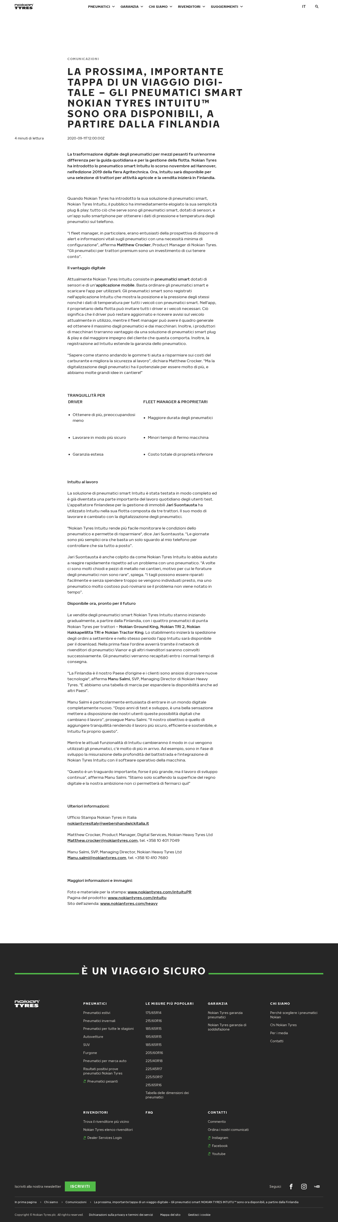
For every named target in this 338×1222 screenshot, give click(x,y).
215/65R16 (154, 1085)
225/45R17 (154, 1069)
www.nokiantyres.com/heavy (129, 903)
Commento (217, 1122)
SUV (86, 1045)
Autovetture (93, 1037)
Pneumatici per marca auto (104, 1061)
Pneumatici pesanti (102, 1081)
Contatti (276, 1041)
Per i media (279, 1033)
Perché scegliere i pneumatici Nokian (293, 1015)
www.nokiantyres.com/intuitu (137, 897)
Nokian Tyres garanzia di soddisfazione (227, 1027)
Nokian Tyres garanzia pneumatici (225, 1015)
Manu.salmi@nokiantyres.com (96, 857)
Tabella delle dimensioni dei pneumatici (167, 1095)
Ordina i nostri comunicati (228, 1130)
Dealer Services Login (104, 1138)
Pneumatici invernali (99, 1021)
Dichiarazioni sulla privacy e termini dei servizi (121, 1214)
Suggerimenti (224, 6)
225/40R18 (154, 1061)
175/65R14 (153, 1013)
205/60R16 (154, 1053)
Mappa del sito (170, 1214)
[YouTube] (316, 1186)
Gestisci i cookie (199, 1214)
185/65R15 (154, 1029)
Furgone (90, 1053)
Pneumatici (99, 6)
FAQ (149, 1112)
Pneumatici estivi (96, 1013)
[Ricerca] (316, 6)
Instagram (220, 1138)
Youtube (219, 1154)
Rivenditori (189, 6)
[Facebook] (291, 1186)
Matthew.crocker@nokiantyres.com (102, 840)
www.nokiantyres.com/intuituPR (160, 891)
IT (304, 6)
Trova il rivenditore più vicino (106, 1122)
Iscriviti (80, 1186)
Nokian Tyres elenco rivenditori (108, 1130)
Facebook (220, 1146)
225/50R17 (154, 1077)
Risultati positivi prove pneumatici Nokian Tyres (102, 1071)
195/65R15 (154, 1037)
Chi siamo (158, 6)
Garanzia (129, 6)
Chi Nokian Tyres (283, 1025)
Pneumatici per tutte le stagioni (108, 1029)
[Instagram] (304, 1186)
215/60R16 (154, 1021)
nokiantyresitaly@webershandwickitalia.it (108, 823)
